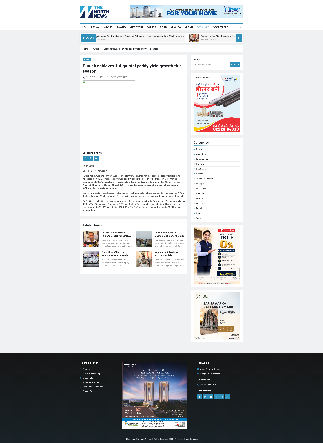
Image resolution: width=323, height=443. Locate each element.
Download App (220, 27)
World (199, 218)
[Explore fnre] (154, 395)
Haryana (107, 27)
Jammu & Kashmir (204, 178)
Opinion (189, 27)
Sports (163, 27)
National (200, 193)
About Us (87, 369)
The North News (92, 77)
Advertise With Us (91, 382)
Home (85, 27)
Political (199, 203)
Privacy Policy (89, 391)
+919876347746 (208, 384)
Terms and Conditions (93, 387)
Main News (201, 188)
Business (151, 27)
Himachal (121, 27)
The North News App (92, 373)
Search (197, 59)
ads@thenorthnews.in (210, 373)
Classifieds (202, 27)
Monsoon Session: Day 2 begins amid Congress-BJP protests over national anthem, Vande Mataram (121, 36)
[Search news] (240, 27)
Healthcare (201, 169)
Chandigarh (136, 27)
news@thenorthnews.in (211, 369)
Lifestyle (176, 27)
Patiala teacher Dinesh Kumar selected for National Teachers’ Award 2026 (220, 36)
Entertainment (202, 159)
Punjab (95, 27)
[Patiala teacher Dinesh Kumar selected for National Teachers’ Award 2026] (178, 38)
